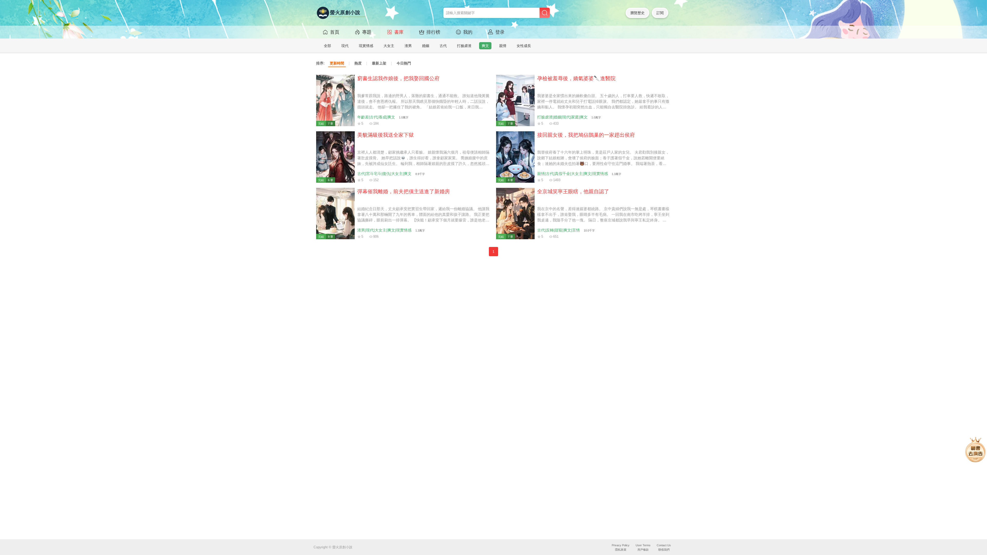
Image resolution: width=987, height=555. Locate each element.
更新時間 (337, 63)
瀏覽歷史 (637, 13)
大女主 (388, 46)
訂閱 (660, 13)
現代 (345, 46)
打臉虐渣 (464, 46)
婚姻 (425, 46)
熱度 (358, 63)
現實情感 (366, 46)
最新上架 (379, 63)
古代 (443, 46)
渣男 (408, 46)
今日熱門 (404, 63)
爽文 (485, 46)
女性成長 (524, 46)
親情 (502, 46)
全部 (327, 46)
